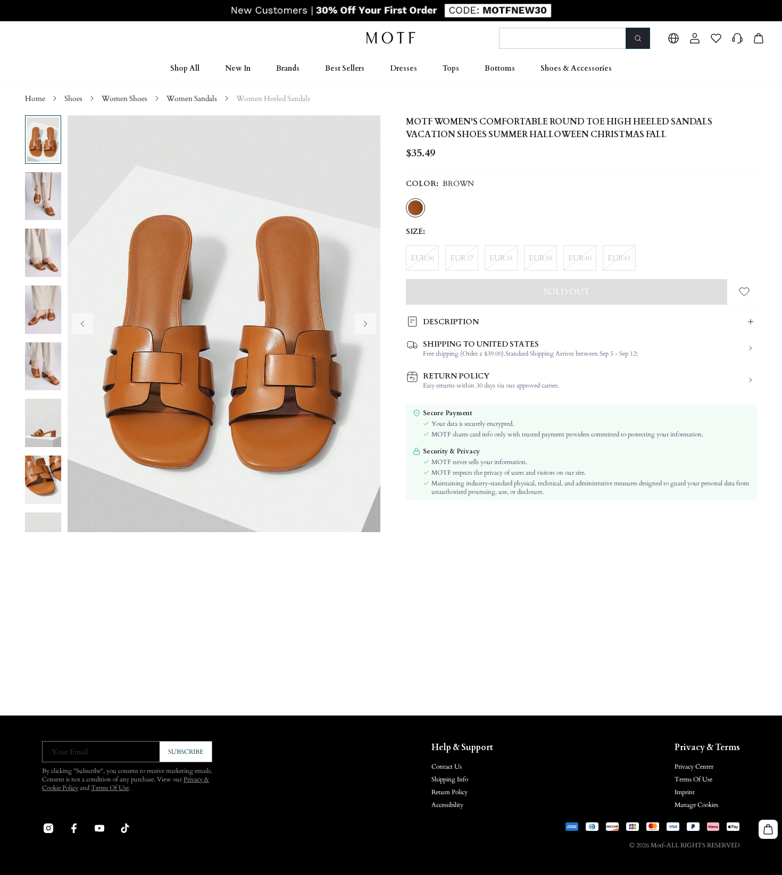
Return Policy (449, 792)
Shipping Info (449, 779)
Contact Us (446, 766)
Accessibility (447, 805)
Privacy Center (694, 766)
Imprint (685, 792)
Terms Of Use (110, 788)
